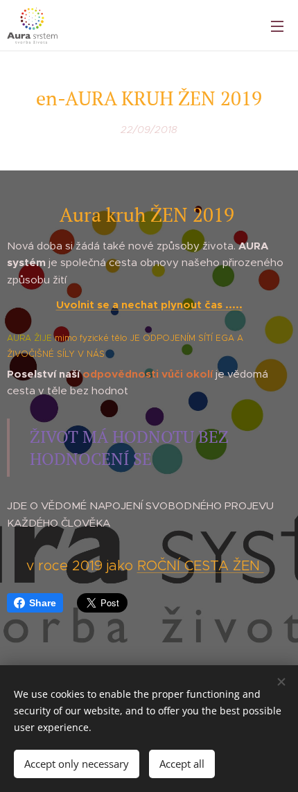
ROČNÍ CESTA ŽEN (200, 565)
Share (42, 602)
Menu (277, 25)
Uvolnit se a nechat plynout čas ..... (149, 304)
